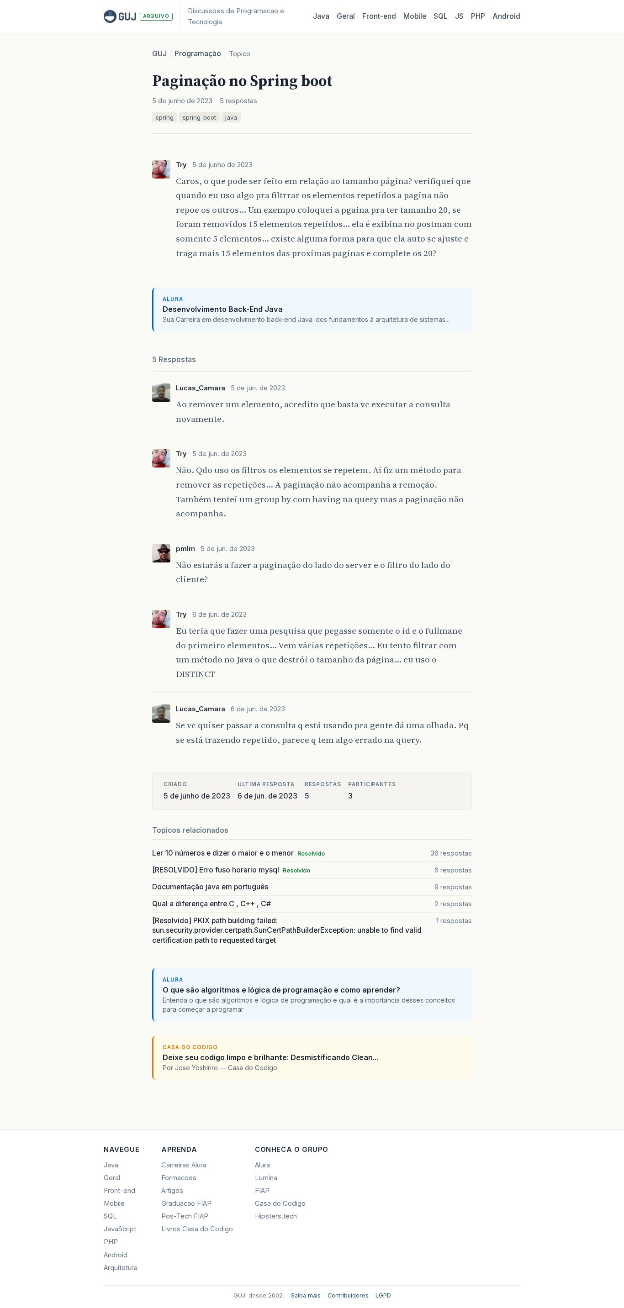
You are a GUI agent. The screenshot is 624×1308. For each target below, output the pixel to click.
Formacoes (178, 1178)
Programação (198, 53)
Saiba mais (306, 1295)
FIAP (262, 1191)
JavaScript (120, 1229)
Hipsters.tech (276, 1216)
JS (459, 16)
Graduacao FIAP (186, 1203)
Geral (346, 16)
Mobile (414, 16)
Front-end (119, 1191)
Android (506, 16)
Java (321, 16)
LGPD (383, 1295)
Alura (262, 1165)
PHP (478, 16)
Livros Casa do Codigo (197, 1229)
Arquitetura (120, 1268)
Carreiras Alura (183, 1165)
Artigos (172, 1191)
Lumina (266, 1178)
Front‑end (379, 16)
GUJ (159, 53)
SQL (441, 16)
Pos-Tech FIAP (184, 1216)
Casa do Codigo (280, 1203)
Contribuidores (348, 1295)
